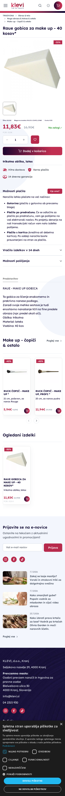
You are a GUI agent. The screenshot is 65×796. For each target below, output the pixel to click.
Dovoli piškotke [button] (33, 780)
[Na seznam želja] (35, 139)
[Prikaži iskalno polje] (40, 5)
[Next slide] (36, 420)
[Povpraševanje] (48, 5)
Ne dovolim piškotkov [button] (32, 789)
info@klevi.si (11, 696)
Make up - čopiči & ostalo (19, 21)
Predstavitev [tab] (10, 278)
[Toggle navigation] (5, 5)
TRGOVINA (8, 15)
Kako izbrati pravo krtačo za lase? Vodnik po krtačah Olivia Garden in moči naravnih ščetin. (46, 623)
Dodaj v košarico (34, 151)
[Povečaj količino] (24, 140)
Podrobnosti (9, 745)
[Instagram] (5, 559)
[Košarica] (58, 5)
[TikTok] (22, 559)
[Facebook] (14, 559)
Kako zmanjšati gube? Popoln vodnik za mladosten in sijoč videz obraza (44, 601)
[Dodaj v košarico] (27, 411)
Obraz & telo (24, 15)
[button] (32, 774)
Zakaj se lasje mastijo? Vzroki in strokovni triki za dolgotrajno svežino (45, 580)
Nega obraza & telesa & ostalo (21, 18)
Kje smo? (54, 191)
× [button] (61, 724)
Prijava (53, 547)
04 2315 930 (10, 702)
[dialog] (32, 758)
